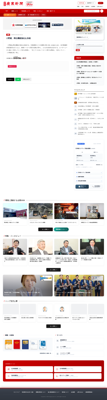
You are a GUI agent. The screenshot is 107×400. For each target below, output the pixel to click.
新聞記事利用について (40, 392)
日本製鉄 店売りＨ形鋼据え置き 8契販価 (88, 109)
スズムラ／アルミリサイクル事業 (37, 222)
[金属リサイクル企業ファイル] (42, 344)
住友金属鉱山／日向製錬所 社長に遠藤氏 (88, 106)
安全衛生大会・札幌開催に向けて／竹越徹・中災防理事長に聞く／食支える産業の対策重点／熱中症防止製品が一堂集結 (40, 260)
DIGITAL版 (81, 3)
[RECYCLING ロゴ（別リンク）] (97, 278)
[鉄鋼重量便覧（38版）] (16, 344)
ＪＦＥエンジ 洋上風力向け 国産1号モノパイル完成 (91, 98)
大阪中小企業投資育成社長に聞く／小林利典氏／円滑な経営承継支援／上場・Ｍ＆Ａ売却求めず (15, 260)
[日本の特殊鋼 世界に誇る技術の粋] (33, 344)
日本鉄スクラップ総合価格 (84, 172)
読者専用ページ (90, 3)
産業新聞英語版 (89, 392)
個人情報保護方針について (53, 392)
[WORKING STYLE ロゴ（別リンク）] (46, 278)
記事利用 (87, 6)
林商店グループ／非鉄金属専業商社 (89, 222)
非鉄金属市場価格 (82, 180)
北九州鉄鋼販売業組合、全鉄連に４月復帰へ (87, 61)
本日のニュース (12, 66)
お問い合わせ (99, 6)
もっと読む (45, 229)
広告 (82, 6)
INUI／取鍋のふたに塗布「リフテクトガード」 (66, 222)
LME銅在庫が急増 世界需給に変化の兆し (88, 102)
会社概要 (73, 392)
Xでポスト (10, 79)
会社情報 (93, 6)
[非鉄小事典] (25, 344)
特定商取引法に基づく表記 (27, 392)
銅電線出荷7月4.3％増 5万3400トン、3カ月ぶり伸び (91, 119)
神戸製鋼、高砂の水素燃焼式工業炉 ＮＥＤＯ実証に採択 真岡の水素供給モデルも (90, 114)
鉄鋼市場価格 (81, 176)
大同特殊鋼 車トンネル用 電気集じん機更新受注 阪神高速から (91, 133)
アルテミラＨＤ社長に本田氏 (45, 317)
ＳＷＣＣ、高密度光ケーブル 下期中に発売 (89, 123)
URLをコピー (26, 79)
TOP (7, 11)
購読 (78, 6)
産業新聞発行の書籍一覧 (45, 353)
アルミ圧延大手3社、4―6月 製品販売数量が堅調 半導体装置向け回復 (91, 128)
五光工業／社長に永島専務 (27, 317)
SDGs (43, 14)
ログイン (100, 2)
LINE (18, 79)
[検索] (101, 11)
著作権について (65, 392)
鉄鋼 (78, 50)
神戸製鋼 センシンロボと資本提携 (86, 93)
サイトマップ (16, 392)
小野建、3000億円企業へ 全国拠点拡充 (86, 83)
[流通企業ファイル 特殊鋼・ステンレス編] (8, 344)
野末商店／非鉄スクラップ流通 (11, 222)
